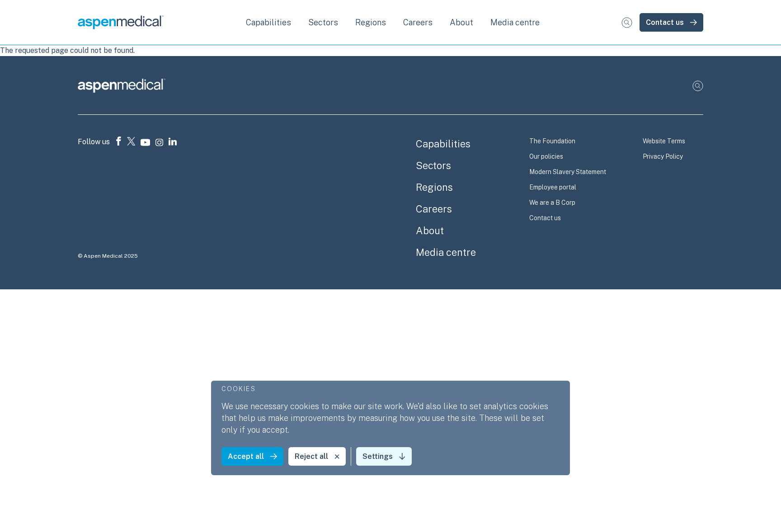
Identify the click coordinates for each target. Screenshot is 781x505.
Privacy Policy (663, 156)
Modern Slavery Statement (567, 171)
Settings (377, 456)
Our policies (546, 156)
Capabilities (443, 144)
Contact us (665, 22)
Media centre (515, 22)
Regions (434, 187)
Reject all (311, 456)
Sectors (433, 165)
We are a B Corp (552, 202)
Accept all (246, 456)
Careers (434, 209)
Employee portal (552, 187)
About (430, 230)
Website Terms (664, 141)
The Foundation (552, 141)
